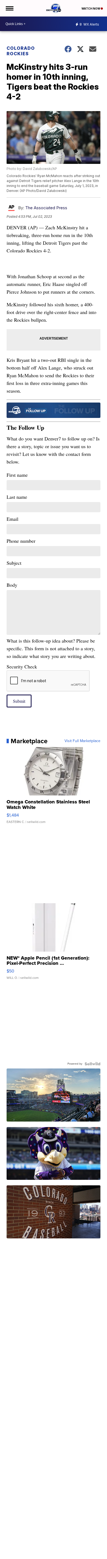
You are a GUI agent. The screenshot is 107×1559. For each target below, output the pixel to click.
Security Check (22, 666)
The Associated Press (46, 207)
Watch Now (91, 8)
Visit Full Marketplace (82, 741)
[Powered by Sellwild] (92, 1064)
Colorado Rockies (21, 50)
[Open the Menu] (9, 8)
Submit (19, 701)
